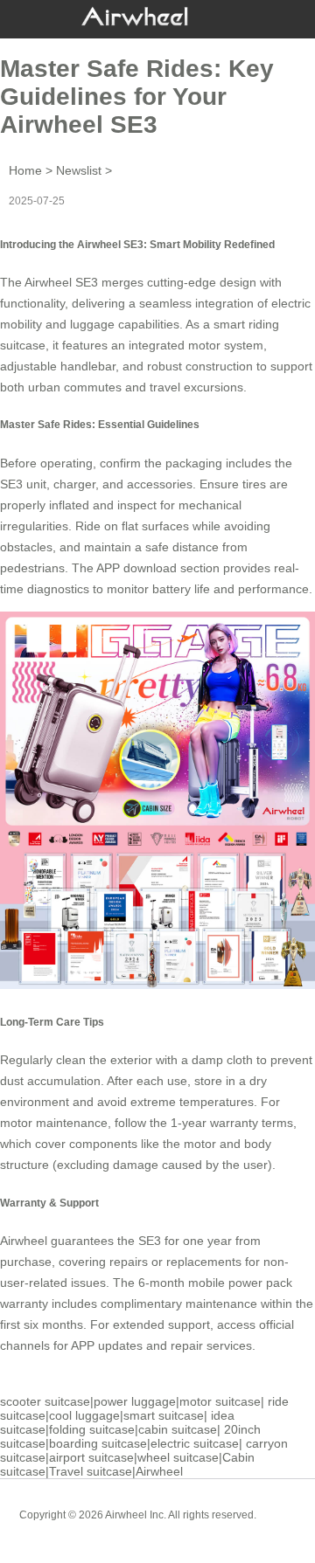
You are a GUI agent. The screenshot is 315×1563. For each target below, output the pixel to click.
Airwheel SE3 (61, 282)
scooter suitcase (45, 1401)
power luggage (135, 1401)
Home (25, 170)
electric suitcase (194, 1443)
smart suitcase (163, 1415)
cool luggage (84, 1415)
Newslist (79, 170)
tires (254, 484)
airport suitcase (91, 1457)
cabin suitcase (177, 1429)
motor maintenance (54, 1123)
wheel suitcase (178, 1457)
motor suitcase (220, 1401)
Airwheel (159, 1471)
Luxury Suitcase (182, 1528)
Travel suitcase (90, 1471)
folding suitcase (92, 1429)
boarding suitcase (98, 1443)
